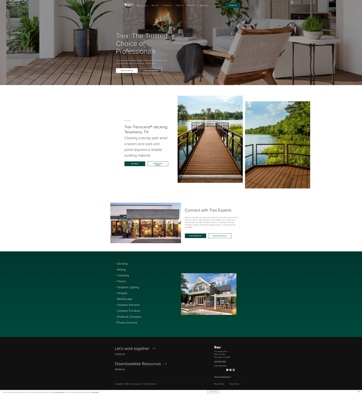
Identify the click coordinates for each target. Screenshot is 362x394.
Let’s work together (132, 348)
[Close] (359, 392)
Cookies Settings (213, 392)
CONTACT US (120, 354)
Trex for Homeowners (222, 377)
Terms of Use (234, 384)
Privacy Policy (219, 384)
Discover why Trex (127, 70)
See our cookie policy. (59, 392)
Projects (179, 5)
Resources (191, 5)
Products (167, 5)
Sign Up (217, 5)
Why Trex (155, 5)
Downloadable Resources (138, 363)
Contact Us (233, 5)
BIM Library (204, 5)
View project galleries (150, 70)
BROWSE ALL (120, 369)
